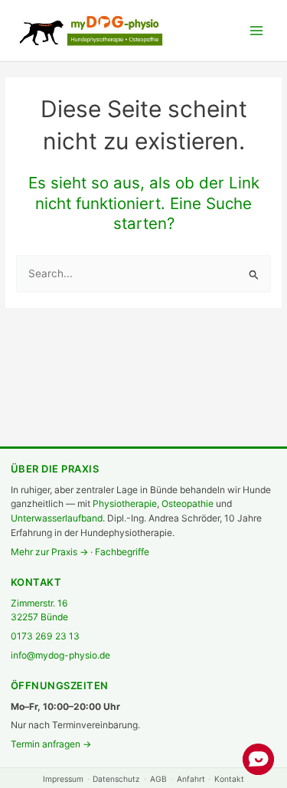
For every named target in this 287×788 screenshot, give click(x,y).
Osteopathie (187, 503)
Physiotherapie (125, 503)
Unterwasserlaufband (57, 518)
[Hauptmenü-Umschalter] (256, 30)
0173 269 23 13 (45, 636)
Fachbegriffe (122, 551)
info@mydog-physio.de (60, 655)
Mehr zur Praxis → (49, 551)
